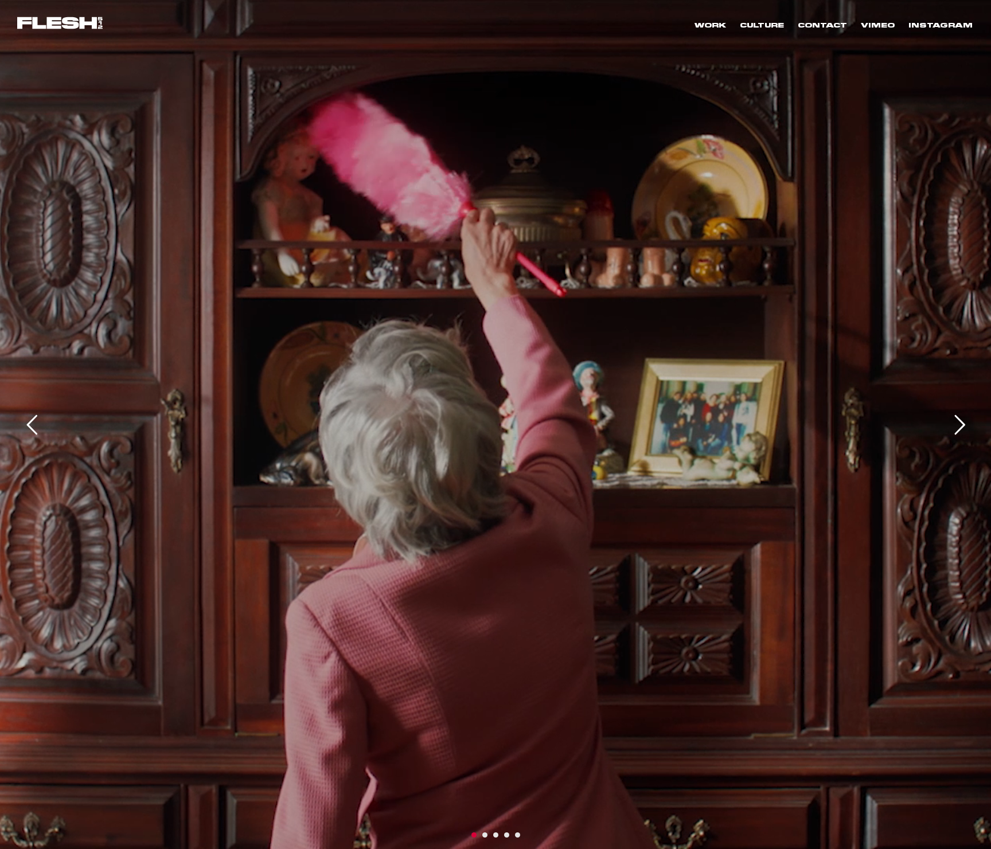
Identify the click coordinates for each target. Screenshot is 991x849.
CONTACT (822, 25)
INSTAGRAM (940, 25)
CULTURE (762, 25)
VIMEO (878, 25)
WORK (710, 25)
